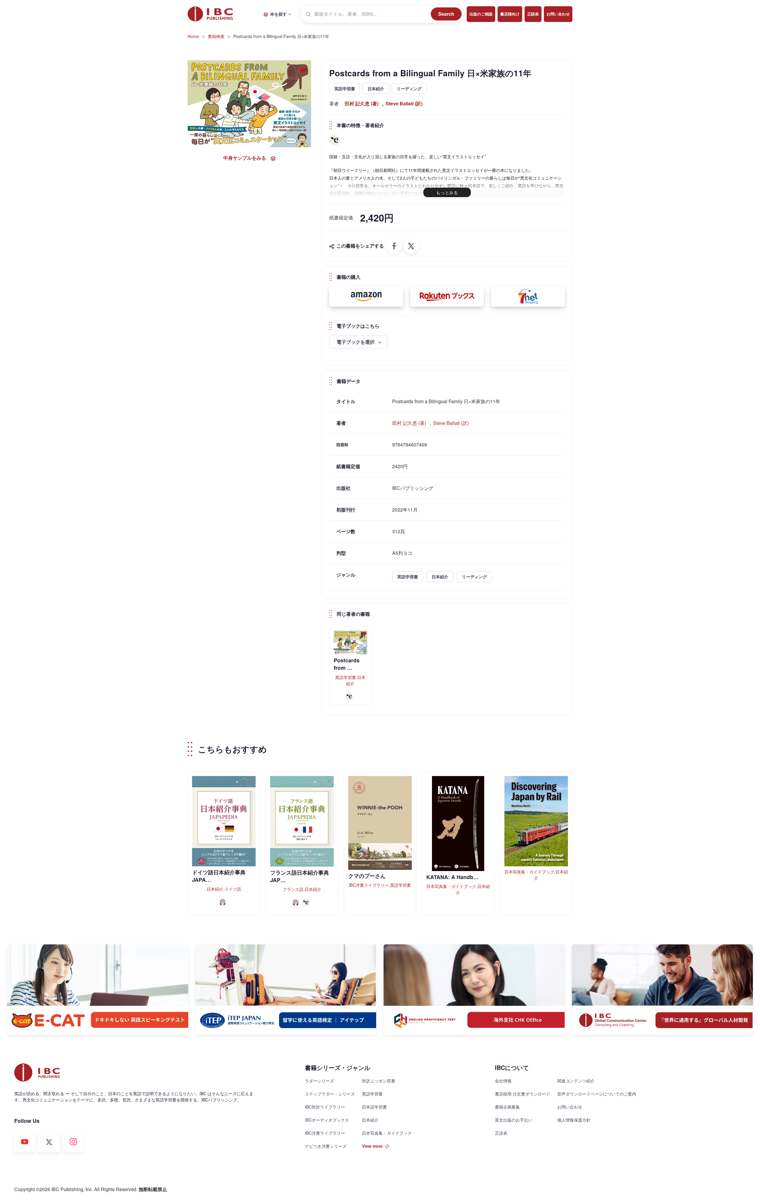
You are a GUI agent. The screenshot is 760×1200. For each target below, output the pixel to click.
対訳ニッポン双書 (378, 1081)
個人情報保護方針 (573, 1120)
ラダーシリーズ (319, 1081)
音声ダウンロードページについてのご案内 (596, 1094)
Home (193, 36)
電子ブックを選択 (356, 341)
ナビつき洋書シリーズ (325, 1146)
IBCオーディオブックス (327, 1120)
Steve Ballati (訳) (404, 103)
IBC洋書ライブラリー (325, 1133)
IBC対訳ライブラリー (325, 1107)
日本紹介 (376, 88)
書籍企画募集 (507, 1107)
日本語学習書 (374, 1107)
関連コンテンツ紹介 (576, 1081)
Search (446, 13)
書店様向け (510, 14)
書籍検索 (216, 36)
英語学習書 (344, 88)
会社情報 (503, 1081)
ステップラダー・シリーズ (330, 1094)
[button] (366, 296)
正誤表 (533, 14)
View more (372, 1146)
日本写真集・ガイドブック (387, 1133)
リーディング (409, 88)
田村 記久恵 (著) (362, 103)
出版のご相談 (481, 14)
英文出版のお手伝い (513, 1120)
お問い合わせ (558, 14)
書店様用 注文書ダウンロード (522, 1094)
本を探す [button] (278, 14)
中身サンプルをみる (244, 157)
